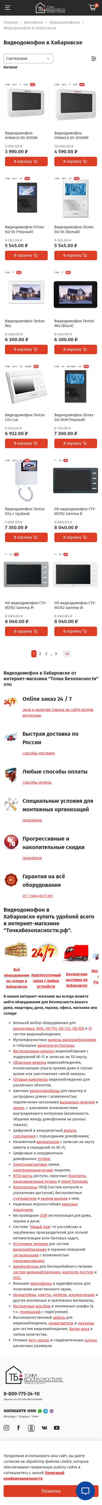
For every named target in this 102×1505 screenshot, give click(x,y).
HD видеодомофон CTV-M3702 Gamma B (75, 511)
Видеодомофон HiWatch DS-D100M (21, 135)
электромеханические (33, 1170)
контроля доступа (77, 1272)
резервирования (28, 1260)
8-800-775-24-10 (22, 1394)
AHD (39, 1028)
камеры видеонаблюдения (72, 1039)
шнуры (91, 1340)
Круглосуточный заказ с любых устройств (46, 981)
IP (90, 1028)
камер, (19, 1107)
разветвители (61, 1323)
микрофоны (41, 1283)
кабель (59, 1317)
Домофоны (33, 22)
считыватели (25, 1198)
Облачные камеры (29, 1062)
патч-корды (38, 1340)
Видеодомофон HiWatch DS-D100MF (71, 135)
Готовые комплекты (30, 1079)
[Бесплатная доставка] (76, 953)
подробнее (32, 820)
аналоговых (23, 1028)
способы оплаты (37, 782)
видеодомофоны (45, 1090)
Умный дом (40, 1226)
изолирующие (82, 1294)
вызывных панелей (77, 1102)
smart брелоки (74, 1181)
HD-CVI (64, 1028)
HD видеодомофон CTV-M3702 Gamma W (75, 605)
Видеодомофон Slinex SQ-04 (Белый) (73, 229)
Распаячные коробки (32, 1306)
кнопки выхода (54, 1198)
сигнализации (26, 1255)
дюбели (60, 1294)
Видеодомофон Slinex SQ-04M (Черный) (73, 417)
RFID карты (23, 1175)
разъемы (86, 1323)
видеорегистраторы (55, 1045)
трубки (43, 1158)
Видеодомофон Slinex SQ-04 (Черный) (24, 229)
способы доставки (39, 753)
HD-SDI (78, 1028)
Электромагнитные (30, 1164)
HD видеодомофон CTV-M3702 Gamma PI (26, 605)
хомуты (44, 1294)
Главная (11, 22)
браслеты (77, 1175)
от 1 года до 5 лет (38, 895)
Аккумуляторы (26, 1266)
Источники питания (30, 1243)
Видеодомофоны (65, 22)
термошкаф (30, 1311)
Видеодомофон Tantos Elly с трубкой (25, 511)
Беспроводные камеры (33, 1051)
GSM (43, 1215)
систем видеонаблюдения (36, 1272)
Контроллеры (25, 1187)
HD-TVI (51, 1028)
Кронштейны (24, 1294)
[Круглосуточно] (46, 953)
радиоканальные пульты (35, 1181)
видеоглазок (48, 1141)
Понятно (51, 1491)
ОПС (16, 1277)
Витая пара (79, 1328)
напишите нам (20, 1411)
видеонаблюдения (29, 1249)
